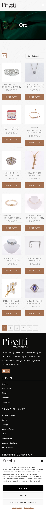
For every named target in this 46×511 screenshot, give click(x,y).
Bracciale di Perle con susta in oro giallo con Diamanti (11, 218)
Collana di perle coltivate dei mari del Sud (34, 218)
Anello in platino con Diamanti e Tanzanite (34, 303)
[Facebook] (4, 371)
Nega (23, 495)
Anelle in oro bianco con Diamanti (34, 260)
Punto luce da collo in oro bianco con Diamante (34, 87)
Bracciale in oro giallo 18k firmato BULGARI (34, 132)
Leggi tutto (11, 97)
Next (35, 328)
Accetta (23, 488)
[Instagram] (8, 371)
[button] (42, 461)
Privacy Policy (17, 508)
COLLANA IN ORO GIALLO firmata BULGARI (34, 175)
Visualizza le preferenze (23, 502)
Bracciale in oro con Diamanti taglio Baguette (11, 87)
